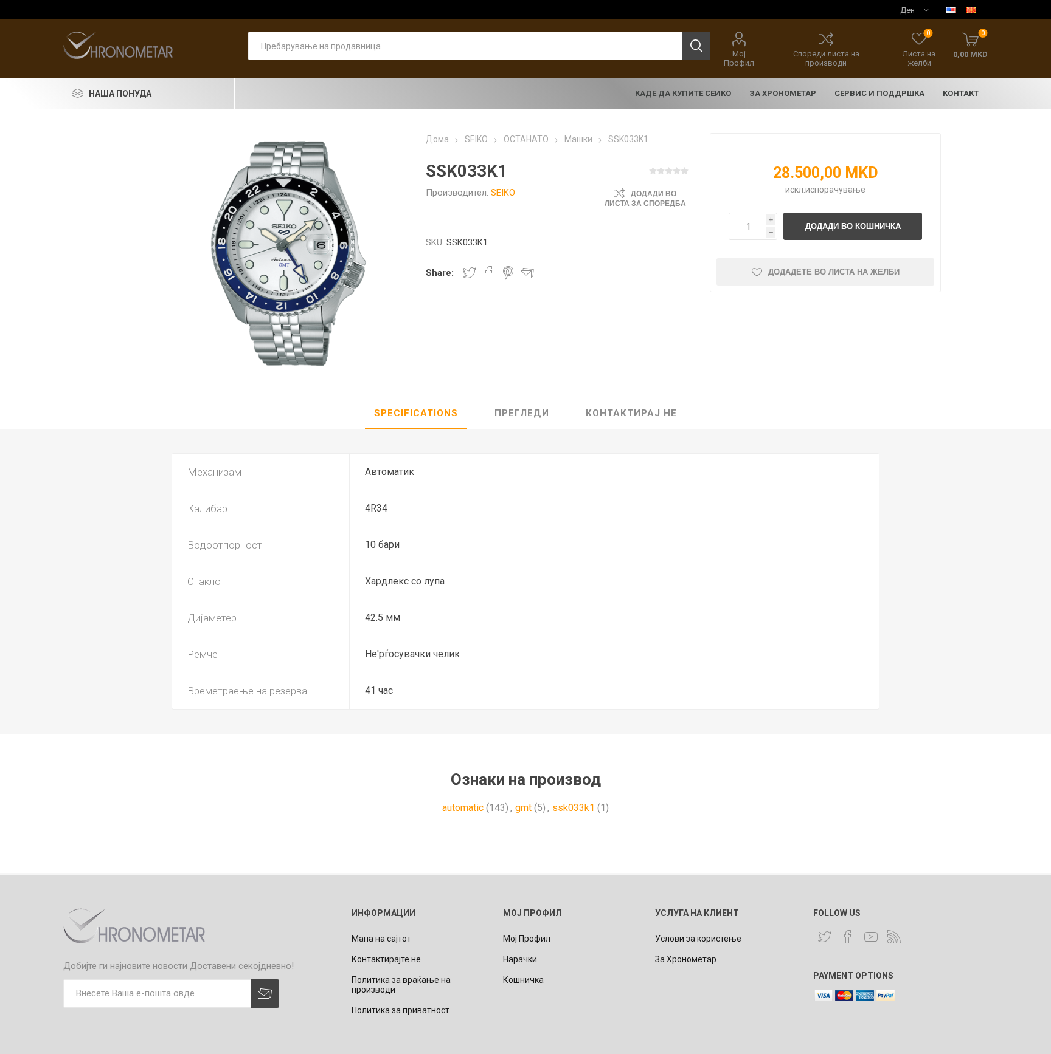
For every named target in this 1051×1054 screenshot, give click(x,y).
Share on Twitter (469, 272)
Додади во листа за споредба (645, 199)
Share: (440, 272)
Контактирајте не (386, 959)
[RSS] (894, 936)
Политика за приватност (400, 1010)
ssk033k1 (573, 807)
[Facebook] (848, 936)
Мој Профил (739, 58)
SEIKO (503, 192)
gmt (523, 807)
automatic (463, 807)
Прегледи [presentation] (521, 413)
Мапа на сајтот (381, 938)
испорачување (835, 189)
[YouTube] (871, 936)
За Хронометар (685, 959)
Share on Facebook (489, 272)
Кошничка (523, 980)
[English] (950, 9)
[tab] (416, 414)
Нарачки (520, 959)
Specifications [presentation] (416, 413)
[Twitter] (824, 936)
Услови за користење (698, 938)
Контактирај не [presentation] (631, 413)
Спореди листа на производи (826, 58)
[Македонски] (971, 9)
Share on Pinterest (508, 272)
